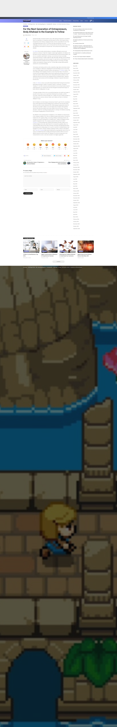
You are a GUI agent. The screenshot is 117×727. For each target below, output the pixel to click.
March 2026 (75, 68)
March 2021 (75, 160)
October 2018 (76, 226)
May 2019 (75, 212)
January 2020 (76, 193)
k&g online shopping (40, 130)
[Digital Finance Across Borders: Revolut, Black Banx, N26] (86, 247)
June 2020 (75, 181)
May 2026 (75, 65)
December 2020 (76, 167)
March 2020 (75, 188)
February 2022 (76, 136)
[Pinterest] (24, 46)
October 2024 (76, 89)
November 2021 (76, 141)
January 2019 (76, 221)
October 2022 (76, 120)
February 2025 (76, 80)
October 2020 (76, 172)
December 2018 (76, 223)
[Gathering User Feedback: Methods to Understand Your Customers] (67, 247)
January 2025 (76, 82)
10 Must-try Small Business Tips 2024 (30, 255)
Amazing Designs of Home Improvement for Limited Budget (26, 62)
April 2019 (75, 214)
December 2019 (76, 195)
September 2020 (76, 174)
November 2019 (76, 197)
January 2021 (76, 164)
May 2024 (75, 98)
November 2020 (76, 169)
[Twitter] (28, 43)
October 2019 (76, 200)
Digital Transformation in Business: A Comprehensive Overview (49, 255)
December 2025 (76, 73)
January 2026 (76, 70)
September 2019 (76, 202)
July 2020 (75, 179)
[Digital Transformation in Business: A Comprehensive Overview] (49, 247)
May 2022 (75, 131)
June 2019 (75, 209)
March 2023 (75, 113)
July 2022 (75, 127)
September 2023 (76, 108)
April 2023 (75, 110)
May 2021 (75, 155)
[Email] (28, 46)
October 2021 (76, 143)
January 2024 (76, 106)
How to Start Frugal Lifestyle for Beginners (83, 56)
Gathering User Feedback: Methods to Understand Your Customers (67, 255)
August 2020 (75, 176)
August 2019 (75, 205)
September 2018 (76, 228)
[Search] (93, 21)
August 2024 (75, 94)
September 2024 (76, 91)
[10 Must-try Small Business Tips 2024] (31, 247)
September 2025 (76, 77)
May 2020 (75, 183)
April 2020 (75, 186)
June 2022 (75, 129)
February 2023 (76, 115)
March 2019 (75, 216)
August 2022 (75, 124)
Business (25, 26)
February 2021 (76, 162)
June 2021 (75, 153)
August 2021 (75, 148)
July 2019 (75, 207)
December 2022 (76, 117)
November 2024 (76, 87)
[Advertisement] (36, 8)
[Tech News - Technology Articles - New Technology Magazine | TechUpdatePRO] (27, 21)
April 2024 (75, 101)
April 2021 (75, 157)
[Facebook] (24, 43)
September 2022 (76, 122)
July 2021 (75, 150)
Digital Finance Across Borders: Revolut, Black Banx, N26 (85, 255)
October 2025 (76, 75)
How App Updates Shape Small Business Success (83, 50)
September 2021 (76, 146)
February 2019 (76, 219)
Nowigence (35, 122)
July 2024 (75, 96)
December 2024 (76, 84)
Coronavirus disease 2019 (79, 43)
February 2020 (76, 190)
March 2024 (75, 103)
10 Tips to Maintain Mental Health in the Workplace (84, 58)
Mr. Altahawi (35, 51)
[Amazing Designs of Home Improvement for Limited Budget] (26, 56)
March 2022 (75, 134)
